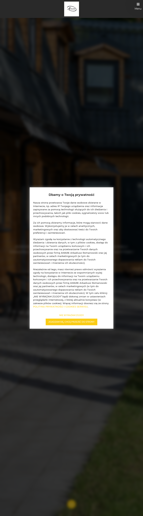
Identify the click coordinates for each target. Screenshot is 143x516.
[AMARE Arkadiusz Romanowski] (71, 9)
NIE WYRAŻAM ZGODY (71, 315)
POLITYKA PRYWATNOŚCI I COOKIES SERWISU (60, 306)
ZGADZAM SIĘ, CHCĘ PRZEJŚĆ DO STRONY (71, 321)
